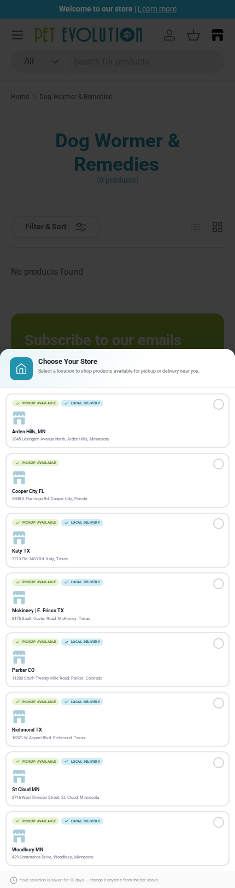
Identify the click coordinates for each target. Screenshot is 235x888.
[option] (117, 421)
